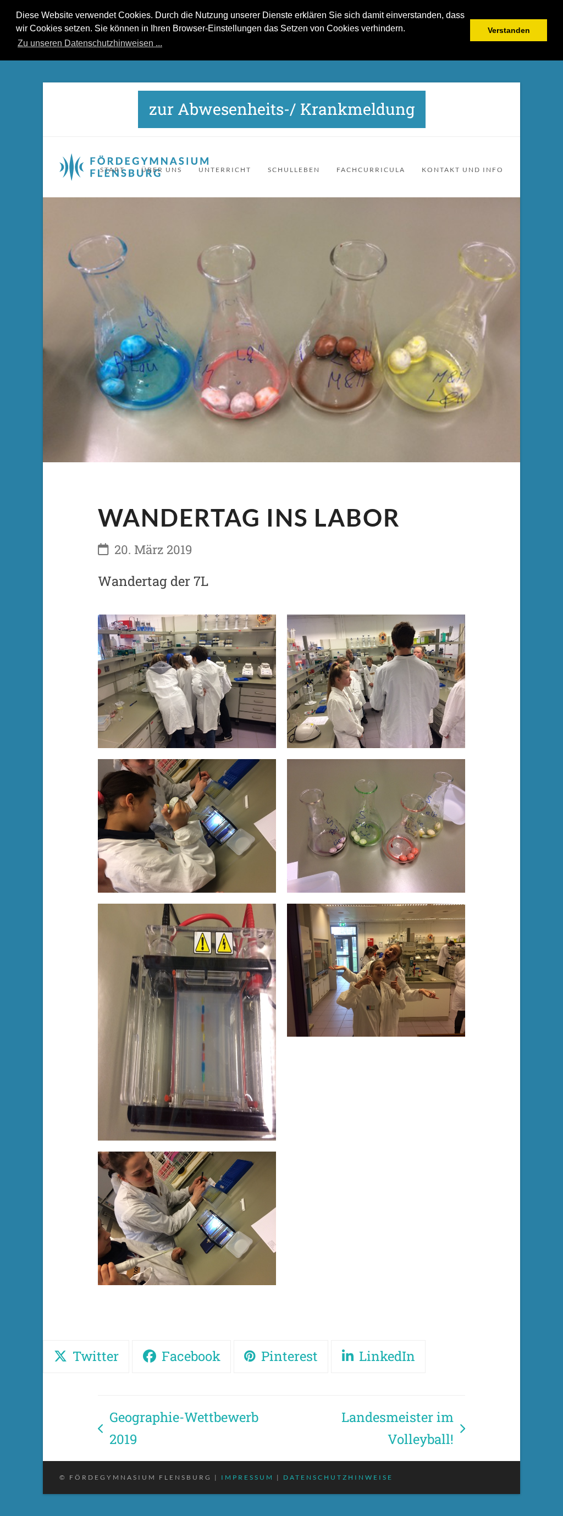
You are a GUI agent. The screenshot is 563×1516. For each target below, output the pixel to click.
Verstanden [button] (509, 30)
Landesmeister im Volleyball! (369, 1429)
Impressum (247, 1477)
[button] (86, 1356)
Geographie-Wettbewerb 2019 (178, 1429)
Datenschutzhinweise (338, 1477)
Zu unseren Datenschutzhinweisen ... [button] (90, 43)
